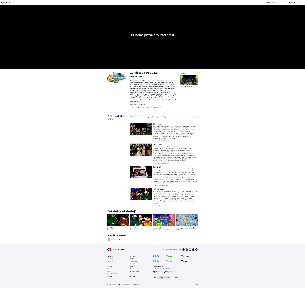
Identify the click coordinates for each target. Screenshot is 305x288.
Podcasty (109, 266)
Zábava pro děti (156, 107)
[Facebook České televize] (187, 249)
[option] (161, 278)
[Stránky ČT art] (169, 262)
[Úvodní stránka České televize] (116, 249)
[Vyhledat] (148, 117)
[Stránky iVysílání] (185, 256)
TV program (110, 256)
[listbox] (167, 277)
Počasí (109, 269)
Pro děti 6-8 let (148, 107)
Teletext (109, 264)
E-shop (109, 271)
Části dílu (142, 77)
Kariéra (132, 269)
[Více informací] (173, 35)
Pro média (133, 256)
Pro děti (132, 107)
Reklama (132, 258)
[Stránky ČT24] (156, 256)
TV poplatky (110, 261)
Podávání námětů (135, 271)
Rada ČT (132, 266)
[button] (189, 80)
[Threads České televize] (196, 249)
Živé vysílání (110, 258)
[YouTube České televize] (190, 249)
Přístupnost (136, 284)
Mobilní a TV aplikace (113, 274)
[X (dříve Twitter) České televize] (193, 249)
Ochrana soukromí (127, 284)
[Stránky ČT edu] (184, 262)
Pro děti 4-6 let (139, 107)
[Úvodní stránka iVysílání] (7, 2)
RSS (197, 284)
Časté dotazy (133, 274)
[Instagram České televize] (183, 249)
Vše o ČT (109, 276)
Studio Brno (133, 261)
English (119, 284)
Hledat (285, 2)
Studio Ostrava (134, 264)
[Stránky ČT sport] (170, 256)
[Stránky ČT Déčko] (156, 262)
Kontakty (132, 276)
